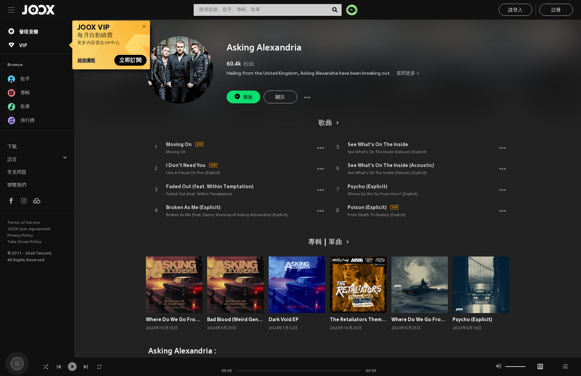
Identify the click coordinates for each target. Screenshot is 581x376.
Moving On (179, 144)
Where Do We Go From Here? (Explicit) (383, 194)
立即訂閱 (130, 60)
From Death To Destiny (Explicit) (376, 215)
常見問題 (16, 172)
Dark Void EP (284, 319)
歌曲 (325, 123)
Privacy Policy (20, 235)
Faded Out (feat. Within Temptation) (210, 186)
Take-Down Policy (24, 242)
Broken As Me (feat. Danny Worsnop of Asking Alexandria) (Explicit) (227, 215)
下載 (12, 146)
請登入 (515, 10)
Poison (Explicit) (367, 207)
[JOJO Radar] (351, 9)
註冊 (556, 10)
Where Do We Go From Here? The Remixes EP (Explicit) (174, 319)
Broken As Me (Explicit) (193, 207)
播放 (248, 97)
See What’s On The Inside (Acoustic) (391, 165)
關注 (280, 97)
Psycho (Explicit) (367, 186)
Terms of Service (23, 222)
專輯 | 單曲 (325, 242)
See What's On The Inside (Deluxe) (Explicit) (387, 152)
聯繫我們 (16, 185)
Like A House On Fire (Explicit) (193, 173)
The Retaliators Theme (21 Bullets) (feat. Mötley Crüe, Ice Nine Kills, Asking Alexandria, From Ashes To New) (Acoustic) (358, 319)
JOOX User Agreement (28, 229)
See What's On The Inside (378, 144)
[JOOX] (38, 10)
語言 (12, 159)
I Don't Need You (185, 165)
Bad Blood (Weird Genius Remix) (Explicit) (235, 319)
